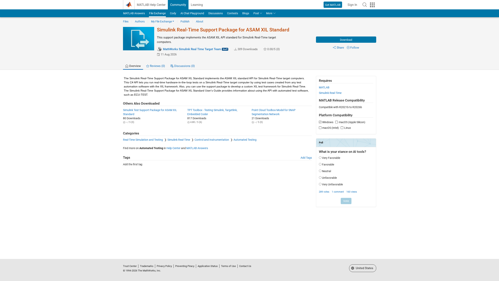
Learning (197, 5)
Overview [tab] (134, 66)
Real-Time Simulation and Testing (143, 139)
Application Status (208, 266)
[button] (364, 4)
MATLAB (324, 87)
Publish (184, 21)
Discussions (215, 13)
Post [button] (256, 13)
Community (178, 5)
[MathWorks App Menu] (372, 5)
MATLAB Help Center (151, 5)
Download (346, 39)
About (199, 21)
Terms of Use (228, 266)
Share (340, 47)
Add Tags (306, 157)
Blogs (245, 13)
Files (125, 21)
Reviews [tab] (157, 66)
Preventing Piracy (184, 266)
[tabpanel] (249, 144)
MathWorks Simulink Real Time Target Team (192, 49)
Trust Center (130, 266)
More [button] (269, 13)
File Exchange (157, 13)
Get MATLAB (333, 4)
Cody (173, 13)
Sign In (352, 5)
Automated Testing (245, 139)
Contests (232, 13)
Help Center (173, 148)
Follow (354, 47)
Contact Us (245, 266)
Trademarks (146, 266)
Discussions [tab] (184, 66)
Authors (140, 21)
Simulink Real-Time (179, 139)
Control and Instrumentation (212, 139)
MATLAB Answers (134, 13)
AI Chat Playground (192, 13)
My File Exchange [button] (161, 21)
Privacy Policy (164, 266)
